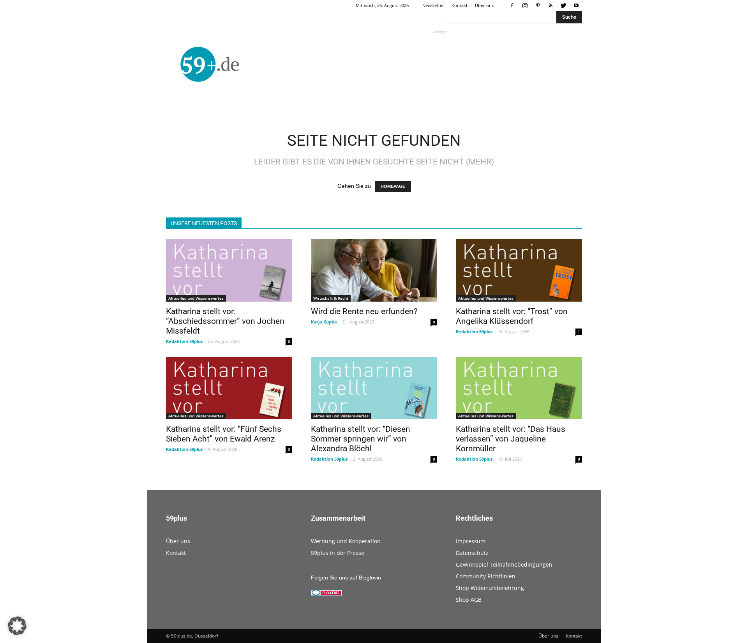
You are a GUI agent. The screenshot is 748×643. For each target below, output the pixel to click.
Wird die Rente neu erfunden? (364, 311)
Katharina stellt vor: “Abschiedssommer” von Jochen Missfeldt (225, 321)
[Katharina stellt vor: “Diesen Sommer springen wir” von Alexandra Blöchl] (374, 388)
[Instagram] (525, 5)
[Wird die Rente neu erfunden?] (374, 270)
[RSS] (550, 5)
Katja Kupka (324, 322)
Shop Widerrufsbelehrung (490, 588)
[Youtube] (576, 5)
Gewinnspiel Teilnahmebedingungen (504, 564)
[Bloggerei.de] (326, 594)
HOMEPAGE (393, 186)
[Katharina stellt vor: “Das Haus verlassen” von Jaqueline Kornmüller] (519, 388)
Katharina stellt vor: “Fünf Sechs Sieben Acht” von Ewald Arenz (223, 433)
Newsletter (433, 5)
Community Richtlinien (485, 576)
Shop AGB (469, 599)
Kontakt (460, 5)
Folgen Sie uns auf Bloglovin (346, 577)
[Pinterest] (537, 5)
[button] (17, 626)
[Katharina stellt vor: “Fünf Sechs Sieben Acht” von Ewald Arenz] (229, 388)
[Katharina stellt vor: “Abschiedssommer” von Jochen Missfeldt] (229, 270)
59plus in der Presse (337, 552)
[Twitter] (563, 5)
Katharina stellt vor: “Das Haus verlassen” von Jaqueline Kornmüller (510, 438)
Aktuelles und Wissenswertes (196, 298)
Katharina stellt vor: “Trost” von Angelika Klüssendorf (512, 316)
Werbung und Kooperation (346, 541)
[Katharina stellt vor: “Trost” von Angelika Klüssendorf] (519, 270)
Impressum (470, 541)
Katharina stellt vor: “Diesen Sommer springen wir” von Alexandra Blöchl (360, 438)
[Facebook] (512, 5)
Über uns (484, 5)
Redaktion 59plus (184, 341)
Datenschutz (472, 552)
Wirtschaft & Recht (330, 298)
